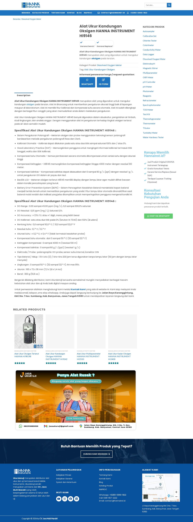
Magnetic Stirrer (150, 68)
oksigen (96, 58)
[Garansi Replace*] (98, 42)
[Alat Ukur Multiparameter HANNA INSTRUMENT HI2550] (91, 331)
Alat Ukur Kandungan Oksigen (99, 69)
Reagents (147, 96)
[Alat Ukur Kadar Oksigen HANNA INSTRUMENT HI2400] (122, 331)
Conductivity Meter (152, 49)
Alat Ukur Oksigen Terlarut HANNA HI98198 (26, 355)
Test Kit (146, 114)
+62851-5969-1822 (117, 495)
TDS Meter (148, 109)
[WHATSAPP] (87, 80)
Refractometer (149, 100)
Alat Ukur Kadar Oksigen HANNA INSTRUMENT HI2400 (119, 356)
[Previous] (15, 29)
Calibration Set (149, 36)
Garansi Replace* (105, 46)
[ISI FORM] (103, 80)
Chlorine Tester (150, 40)
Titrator (146, 128)
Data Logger (148, 54)
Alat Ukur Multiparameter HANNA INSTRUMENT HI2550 (89, 356)
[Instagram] (64, 498)
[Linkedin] (76, 498)
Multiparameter (150, 72)
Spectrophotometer (152, 105)
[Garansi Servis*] (81, 42)
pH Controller (149, 82)
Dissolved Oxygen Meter (31, 19)
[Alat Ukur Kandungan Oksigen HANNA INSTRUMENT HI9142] (60, 331)
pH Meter (147, 86)
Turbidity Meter (150, 132)
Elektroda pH (149, 63)
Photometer (148, 91)
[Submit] (169, 5)
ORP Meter (148, 77)
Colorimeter (148, 45)
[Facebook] (70, 498)
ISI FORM (103, 84)
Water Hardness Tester (153, 137)
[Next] (22, 29)
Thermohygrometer (152, 119)
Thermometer (149, 123)
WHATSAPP (87, 84)
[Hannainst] (31, 5)
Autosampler (149, 31)
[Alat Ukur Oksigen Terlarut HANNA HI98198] (28, 331)
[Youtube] (58, 498)
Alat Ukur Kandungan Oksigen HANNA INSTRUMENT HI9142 (56, 356)
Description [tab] (23, 95)
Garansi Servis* (87, 46)
